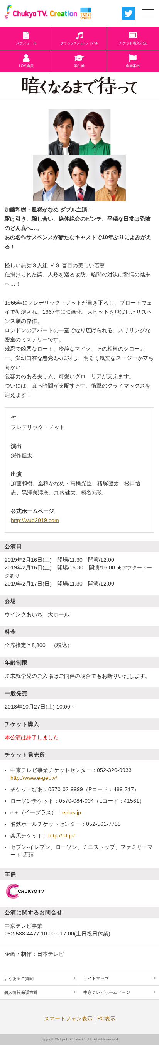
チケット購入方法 (133, 43)
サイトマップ (96, 978)
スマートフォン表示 (68, 1018)
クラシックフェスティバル (79, 43)
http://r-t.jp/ (61, 835)
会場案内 (133, 66)
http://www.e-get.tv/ (33, 778)
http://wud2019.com (35, 520)
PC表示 (106, 1018)
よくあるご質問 (19, 978)
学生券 (79, 66)
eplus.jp (71, 812)
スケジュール (26, 43)
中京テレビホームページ (106, 992)
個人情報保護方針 (21, 992)
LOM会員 (26, 66)
